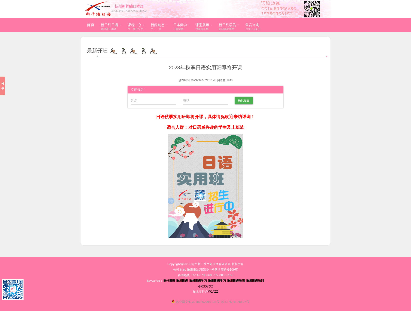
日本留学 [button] (180, 27)
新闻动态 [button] (157, 27)
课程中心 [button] (137, 27)
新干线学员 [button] (227, 27)
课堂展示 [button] (202, 27)
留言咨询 (253, 27)
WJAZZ (213, 291)
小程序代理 (205, 286)
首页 (90, 25)
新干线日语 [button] (109, 27)
